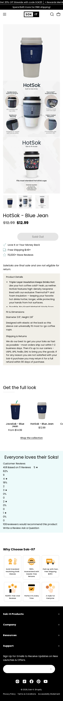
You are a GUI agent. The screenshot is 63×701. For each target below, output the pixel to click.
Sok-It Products (13, 614)
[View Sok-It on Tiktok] (24, 681)
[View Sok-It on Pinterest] (38, 681)
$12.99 (42, 427)
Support (8, 646)
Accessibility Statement (49, 694)
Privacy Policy (9, 694)
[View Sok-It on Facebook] (31, 681)
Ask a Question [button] (30, 528)
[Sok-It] (31, 14)
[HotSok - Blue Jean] (10, 202)
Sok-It (31, 689)
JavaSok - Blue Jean (15, 425)
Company (9, 624)
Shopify (38, 689)
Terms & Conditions (27, 694)
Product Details (14, 276)
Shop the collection (31, 437)
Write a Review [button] (12, 528)
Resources (10, 635)
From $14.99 (15, 430)
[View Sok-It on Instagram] (17, 681)
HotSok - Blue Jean (42, 424)
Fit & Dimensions (15, 311)
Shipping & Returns (16, 336)
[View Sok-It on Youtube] (45, 681)
